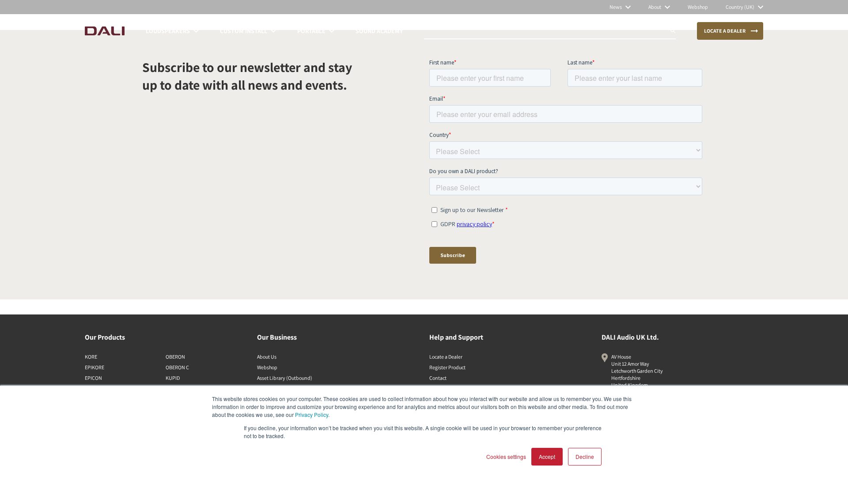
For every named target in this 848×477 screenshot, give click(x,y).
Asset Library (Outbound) (284, 378)
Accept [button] (547, 456)
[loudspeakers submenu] (196, 31)
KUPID (173, 378)
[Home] (105, 30)
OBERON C (177, 367)
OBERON (175, 356)
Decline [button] (584, 456)
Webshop (267, 367)
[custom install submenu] (273, 31)
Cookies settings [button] (506, 456)
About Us (266, 356)
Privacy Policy (311, 414)
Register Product (447, 367)
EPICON (93, 378)
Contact (438, 378)
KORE (91, 356)
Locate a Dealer (445, 356)
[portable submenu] (331, 31)
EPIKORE (94, 367)
